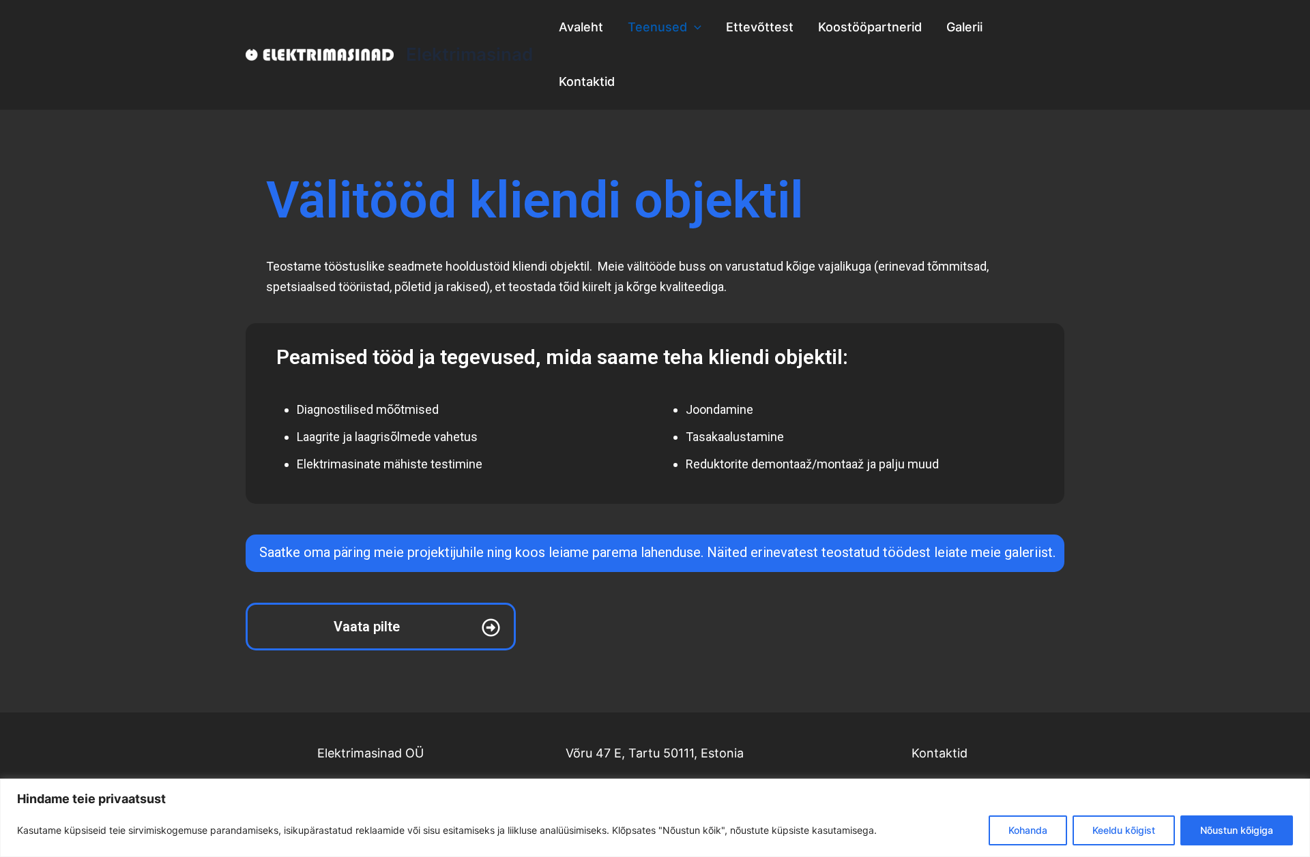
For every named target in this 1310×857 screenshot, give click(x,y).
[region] (655, 818)
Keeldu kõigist (1123, 830)
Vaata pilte (367, 626)
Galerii (964, 27)
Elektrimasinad (469, 54)
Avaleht (581, 27)
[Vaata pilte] (491, 627)
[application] (694, 27)
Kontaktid (587, 81)
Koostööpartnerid (870, 27)
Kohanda (1027, 830)
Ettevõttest (760, 27)
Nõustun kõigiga (1236, 830)
